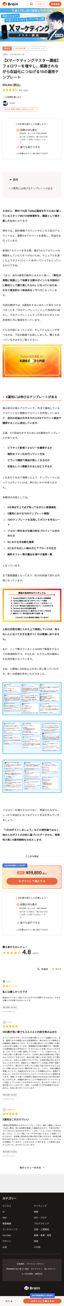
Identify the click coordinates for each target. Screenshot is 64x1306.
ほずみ (9, 982)
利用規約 (20, 1264)
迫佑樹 (12, 103)
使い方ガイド (49, 1269)
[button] (10, 4)
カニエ (9, 1022)
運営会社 (38, 1274)
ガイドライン (36, 1269)
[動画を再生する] (32, 361)
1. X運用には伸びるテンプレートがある (31, 188)
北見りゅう (11, 1110)
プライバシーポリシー (35, 1264)
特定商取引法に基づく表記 (17, 1269)
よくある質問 (27, 1274)
